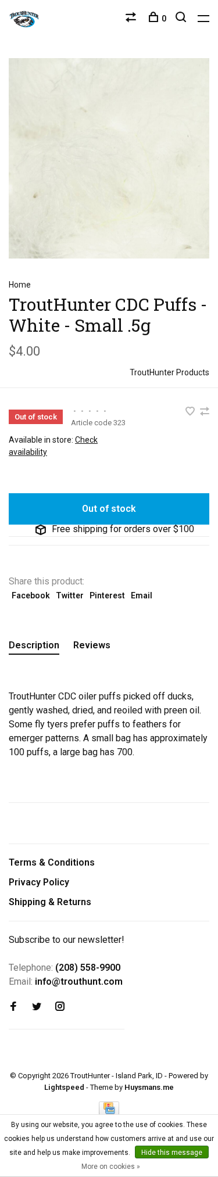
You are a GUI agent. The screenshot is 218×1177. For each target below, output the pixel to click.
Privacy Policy (39, 882)
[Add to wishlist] (191, 412)
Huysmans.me (149, 1087)
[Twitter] (36, 1007)
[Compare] (132, 18)
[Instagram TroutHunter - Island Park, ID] (60, 1007)
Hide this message (171, 1153)
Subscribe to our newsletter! (66, 939)
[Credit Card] (109, 1111)
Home (20, 284)
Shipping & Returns (50, 901)
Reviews (91, 645)
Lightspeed (64, 1087)
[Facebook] (13, 1007)
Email (141, 595)
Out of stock (109, 508)
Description (34, 645)
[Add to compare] (204, 412)
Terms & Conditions (52, 862)
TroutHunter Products (169, 372)
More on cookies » (110, 1166)
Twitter (70, 595)
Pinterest (107, 595)
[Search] (182, 18)
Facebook (31, 595)
